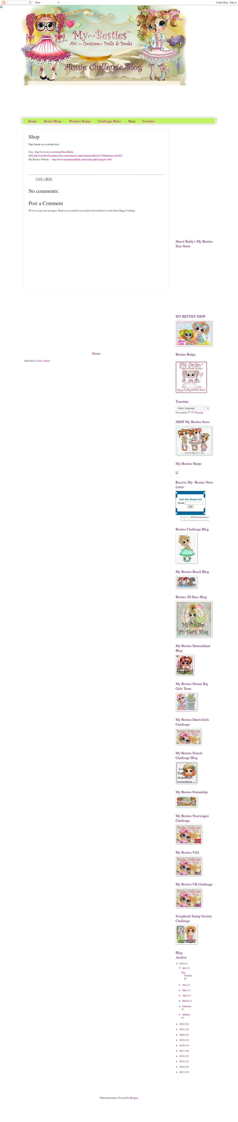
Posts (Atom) (43, 360)
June (184, 984)
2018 (182, 1045)
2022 (182, 1024)
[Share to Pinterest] (50, 179)
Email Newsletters (191, 520)
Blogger (134, 1097)
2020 (182, 1034)
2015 (182, 1061)
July (184, 968)
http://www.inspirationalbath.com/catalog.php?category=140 (81, 159)
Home (32, 121)
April (185, 995)
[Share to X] (44, 179)
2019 (182, 1040)
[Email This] (37, 179)
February (186, 1006)
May (184, 990)
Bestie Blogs (53, 121)
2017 (182, 1050)
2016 (182, 1056)
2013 (182, 1072)
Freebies (149, 121)
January (186, 1014)
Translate (199, 412)
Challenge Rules (109, 121)
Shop (131, 121)
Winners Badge (80, 121)
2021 (182, 1029)
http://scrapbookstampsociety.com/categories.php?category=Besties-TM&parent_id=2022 (78, 155)
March (185, 1000)
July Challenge (187, 975)
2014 (182, 1066)
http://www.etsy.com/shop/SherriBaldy (54, 151)
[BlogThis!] (40, 179)
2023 (182, 963)
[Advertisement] (96, 321)
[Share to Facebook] (47, 179)
